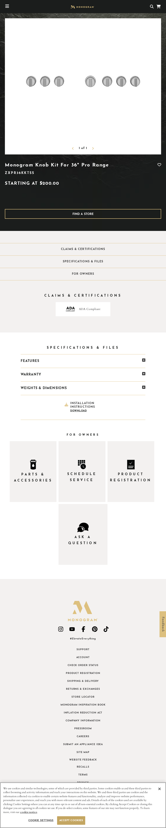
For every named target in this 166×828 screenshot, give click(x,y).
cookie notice (28, 812)
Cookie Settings (41, 820)
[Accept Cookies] (159, 788)
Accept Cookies (71, 820)
